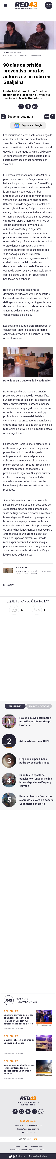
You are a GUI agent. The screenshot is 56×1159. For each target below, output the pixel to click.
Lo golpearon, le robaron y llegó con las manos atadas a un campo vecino (34, 572)
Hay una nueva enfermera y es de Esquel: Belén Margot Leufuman (35, 721)
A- (52, 116)
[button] (21, 106)
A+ (47, 116)
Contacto (16, 1146)
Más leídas (15, 706)
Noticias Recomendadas (26, 1000)
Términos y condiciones (33, 1146)
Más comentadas (39, 706)
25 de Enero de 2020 (12, 53)
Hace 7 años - (19, 55)
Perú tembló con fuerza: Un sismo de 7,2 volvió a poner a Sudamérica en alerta (36, 800)
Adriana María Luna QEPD (34, 741)
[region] (28, 636)
